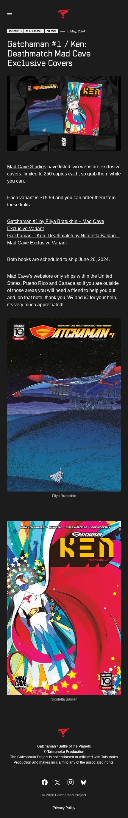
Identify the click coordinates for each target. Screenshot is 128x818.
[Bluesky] (83, 782)
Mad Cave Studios (26, 166)
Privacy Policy (64, 808)
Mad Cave (34, 31)
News (51, 31)
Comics (15, 31)
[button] (9, 14)
